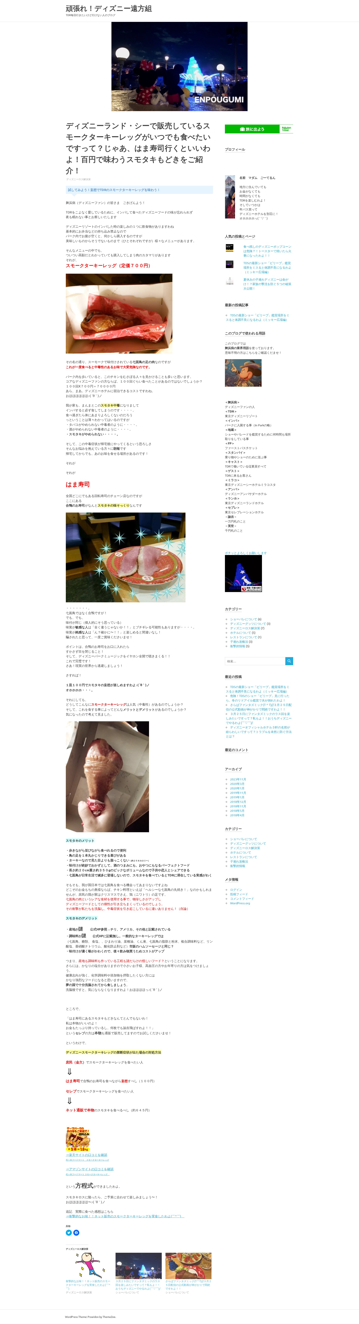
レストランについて (243, 637)
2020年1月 (237, 788)
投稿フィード (239, 894)
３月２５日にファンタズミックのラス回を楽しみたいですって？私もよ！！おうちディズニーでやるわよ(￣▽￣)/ (138, 1284)
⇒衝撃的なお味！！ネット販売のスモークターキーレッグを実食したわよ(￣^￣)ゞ (125, 1216)
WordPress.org (240, 903)
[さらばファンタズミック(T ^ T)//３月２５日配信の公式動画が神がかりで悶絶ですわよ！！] (188, 1266)
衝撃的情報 (237, 646)
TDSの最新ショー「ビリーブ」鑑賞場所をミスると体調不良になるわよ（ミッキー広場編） (267, 267)
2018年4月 (237, 815)
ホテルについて (240, 632)
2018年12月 (238, 801)
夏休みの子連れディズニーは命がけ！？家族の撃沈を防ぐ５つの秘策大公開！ (267, 283)
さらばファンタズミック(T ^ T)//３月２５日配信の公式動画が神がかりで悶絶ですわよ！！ (188, 1284)
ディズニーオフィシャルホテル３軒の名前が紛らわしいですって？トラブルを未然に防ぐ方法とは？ (259, 731)
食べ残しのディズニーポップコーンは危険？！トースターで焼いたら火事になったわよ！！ (267, 250)
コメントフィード (242, 898)
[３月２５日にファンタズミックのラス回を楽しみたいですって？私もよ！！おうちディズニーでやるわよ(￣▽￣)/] (139, 1266)
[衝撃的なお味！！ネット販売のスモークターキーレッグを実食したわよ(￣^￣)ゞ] (89, 1266)
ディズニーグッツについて (248, 623)
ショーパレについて (243, 619)
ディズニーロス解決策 (78, 179)
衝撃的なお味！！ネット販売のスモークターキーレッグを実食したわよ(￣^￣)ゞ (88, 1284)
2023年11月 (238, 779)
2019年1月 (237, 797)
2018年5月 (237, 810)
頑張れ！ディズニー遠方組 (116, 8)
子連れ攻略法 (239, 641)
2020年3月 (237, 783)
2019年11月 (238, 792)
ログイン (236, 889)
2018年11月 (238, 806)
